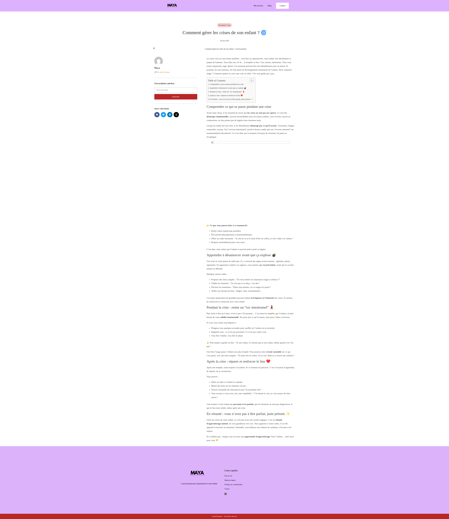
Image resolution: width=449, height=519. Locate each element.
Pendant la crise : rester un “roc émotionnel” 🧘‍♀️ (227, 92)
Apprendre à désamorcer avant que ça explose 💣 (228, 88)
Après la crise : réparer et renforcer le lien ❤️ (226, 95)
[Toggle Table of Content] (250, 80)
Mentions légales (229, 480)
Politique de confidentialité (233, 484)
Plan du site (228, 476)
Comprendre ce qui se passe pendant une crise (227, 84)
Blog (269, 6)
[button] (157, 114)
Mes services (258, 6)
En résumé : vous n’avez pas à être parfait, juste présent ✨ (231, 99)
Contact (227, 489)
